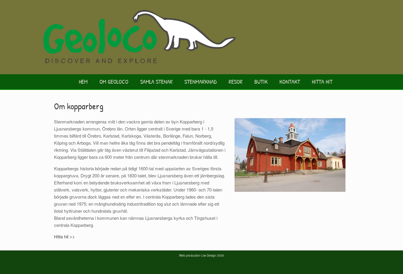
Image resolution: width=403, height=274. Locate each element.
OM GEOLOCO (113, 81)
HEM (83, 81)
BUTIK (261, 81)
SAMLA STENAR (156, 81)
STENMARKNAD (200, 81)
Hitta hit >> (64, 236)
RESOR (236, 81)
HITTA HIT (322, 81)
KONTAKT (289, 81)
